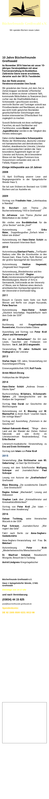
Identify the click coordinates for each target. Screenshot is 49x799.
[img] (24, 8)
